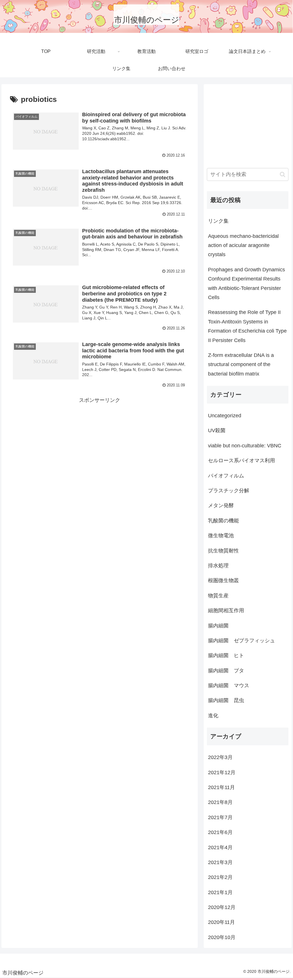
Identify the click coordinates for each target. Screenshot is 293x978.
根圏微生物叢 (223, 580)
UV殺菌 (216, 430)
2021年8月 (220, 802)
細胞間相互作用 (226, 610)
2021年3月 (220, 862)
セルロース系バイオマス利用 (241, 460)
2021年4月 (220, 847)
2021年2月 (220, 877)
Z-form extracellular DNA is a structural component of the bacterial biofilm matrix (241, 364)
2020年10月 (221, 937)
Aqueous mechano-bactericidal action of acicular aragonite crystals (243, 245)
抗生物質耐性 (223, 551)
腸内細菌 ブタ (226, 670)
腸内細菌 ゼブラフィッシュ (241, 640)
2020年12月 (221, 907)
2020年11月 (221, 922)
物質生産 (218, 595)
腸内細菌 (218, 626)
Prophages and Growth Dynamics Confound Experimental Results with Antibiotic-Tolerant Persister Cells (246, 283)
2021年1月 (220, 892)
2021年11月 (221, 787)
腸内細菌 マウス (228, 685)
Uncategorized (224, 415)
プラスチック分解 (228, 490)
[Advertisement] (99, 445)
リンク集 (218, 221)
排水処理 (218, 565)
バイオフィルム (226, 476)
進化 (213, 715)
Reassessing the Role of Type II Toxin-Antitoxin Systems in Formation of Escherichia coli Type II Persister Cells (247, 326)
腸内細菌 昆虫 (226, 700)
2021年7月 (220, 817)
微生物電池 (221, 535)
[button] (283, 174)
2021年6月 (220, 832)
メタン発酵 (221, 505)
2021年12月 (221, 772)
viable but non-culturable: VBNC (244, 446)
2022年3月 (220, 757)
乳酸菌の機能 (223, 520)
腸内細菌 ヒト (226, 655)
